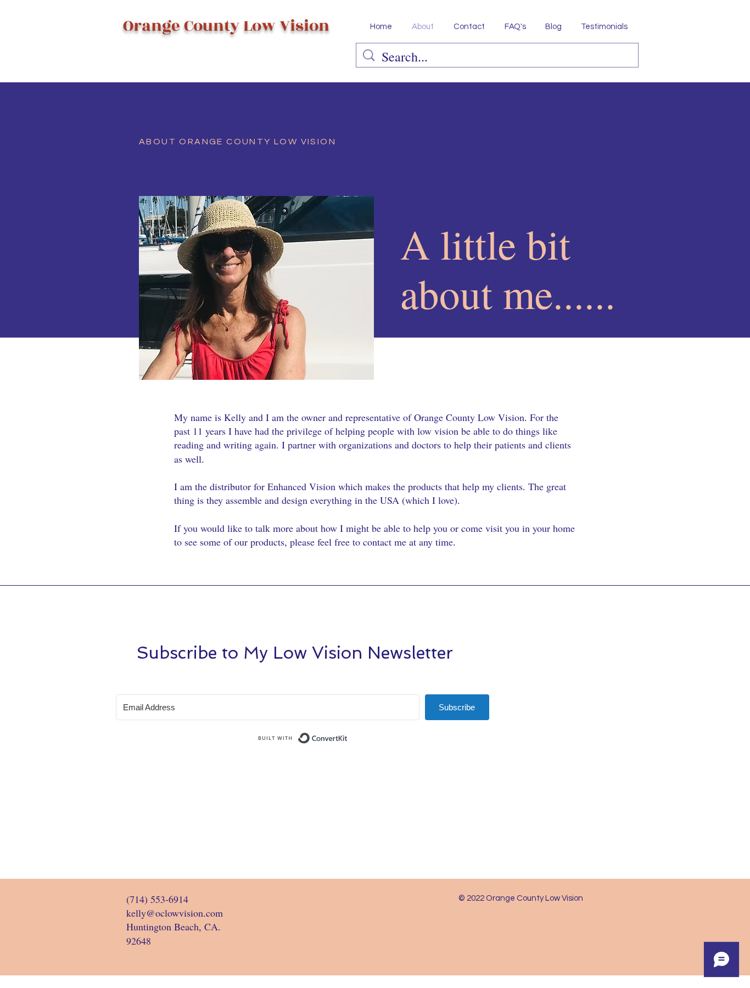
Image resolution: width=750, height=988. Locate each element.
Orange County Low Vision (226, 26)
